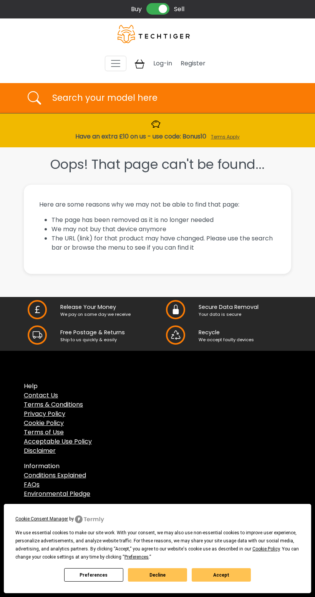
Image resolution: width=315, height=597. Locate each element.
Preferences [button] (136, 557)
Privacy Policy (44, 413)
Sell (179, 9)
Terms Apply (225, 136)
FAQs (32, 484)
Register (193, 63)
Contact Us (41, 395)
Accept (221, 575)
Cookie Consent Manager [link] (41, 519)
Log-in (162, 63)
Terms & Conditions (53, 404)
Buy (136, 9)
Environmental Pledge (57, 493)
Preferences (94, 575)
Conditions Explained (55, 475)
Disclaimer (40, 450)
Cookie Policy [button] (266, 549)
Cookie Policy (44, 423)
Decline (157, 575)
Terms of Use (44, 432)
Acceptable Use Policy (58, 441)
